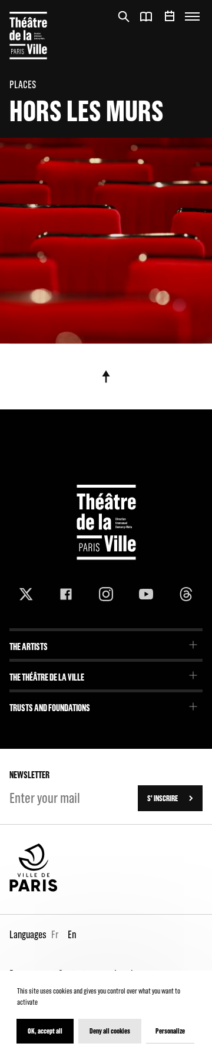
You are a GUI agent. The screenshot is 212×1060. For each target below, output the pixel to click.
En (72, 934)
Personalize (170, 1030)
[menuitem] (106, 642)
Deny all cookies (110, 1030)
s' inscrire (162, 798)
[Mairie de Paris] (33, 889)
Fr (54, 934)
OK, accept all (45, 1030)
